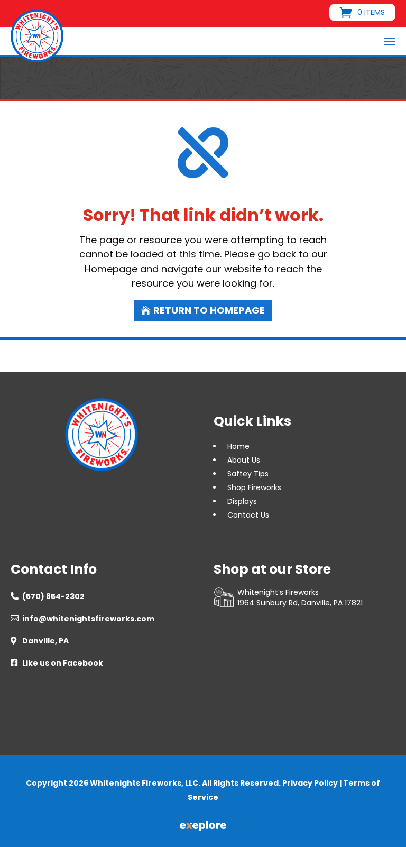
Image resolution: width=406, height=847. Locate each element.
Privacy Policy (310, 783)
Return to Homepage (209, 310)
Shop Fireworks (254, 487)
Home (238, 446)
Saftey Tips (248, 473)
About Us (243, 460)
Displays (242, 501)
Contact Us (248, 515)
